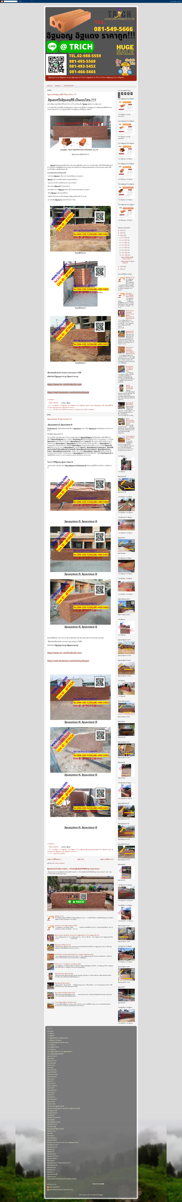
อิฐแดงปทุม (50, 1067)
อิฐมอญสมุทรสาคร (52, 1165)
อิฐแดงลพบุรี (50, 1088)
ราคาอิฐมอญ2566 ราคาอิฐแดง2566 (57, 1038)
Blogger (100, 1195)
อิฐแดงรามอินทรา (52, 1085)
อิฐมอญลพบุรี (51, 1160)
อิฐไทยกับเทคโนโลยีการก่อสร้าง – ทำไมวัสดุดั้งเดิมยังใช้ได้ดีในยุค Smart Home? (73, 869)
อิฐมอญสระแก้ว (51, 1167)
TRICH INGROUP (54, 1187)
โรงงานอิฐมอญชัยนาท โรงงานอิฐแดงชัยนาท (59, 1051)
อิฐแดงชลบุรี (50, 1058)
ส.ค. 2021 (125, 245)
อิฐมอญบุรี (50, 1133)
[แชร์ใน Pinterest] (69, 403)
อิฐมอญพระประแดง (52, 1144)
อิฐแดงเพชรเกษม (52, 1076)
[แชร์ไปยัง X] (66, 403)
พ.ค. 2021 (125, 252)
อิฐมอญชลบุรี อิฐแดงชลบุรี (62, 983)
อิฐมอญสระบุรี (51, 1169)
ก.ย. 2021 (125, 242)
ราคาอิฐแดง (55, 405)
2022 (122, 233)
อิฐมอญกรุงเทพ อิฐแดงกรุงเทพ (55, 1106)
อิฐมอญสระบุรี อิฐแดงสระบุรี (63, 945)
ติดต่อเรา (58, 85)
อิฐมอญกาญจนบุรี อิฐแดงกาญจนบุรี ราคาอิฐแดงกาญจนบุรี (63, 1108)
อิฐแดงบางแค (51, 1065)
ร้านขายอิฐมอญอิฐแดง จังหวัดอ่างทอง (65, 1002)
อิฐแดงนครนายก (51, 1060)
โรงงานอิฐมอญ (80, 405)
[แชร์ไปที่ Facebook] (68, 403)
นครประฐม (50, 1031)
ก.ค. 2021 (125, 247)
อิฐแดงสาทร (50, 1094)
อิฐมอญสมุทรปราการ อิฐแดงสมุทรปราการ (59, 1163)
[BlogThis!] (64, 403)
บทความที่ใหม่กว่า (54, 859)
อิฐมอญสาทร (50, 1172)
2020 (122, 266)
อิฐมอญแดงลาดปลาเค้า (54, 1117)
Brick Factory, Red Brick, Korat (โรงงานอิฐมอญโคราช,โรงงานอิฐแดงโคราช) (77, 935)
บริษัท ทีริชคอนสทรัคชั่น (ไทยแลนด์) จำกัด (61, 1189)
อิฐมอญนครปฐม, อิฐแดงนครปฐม (64, 973)
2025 (122, 230)
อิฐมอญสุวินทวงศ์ (52, 1174)
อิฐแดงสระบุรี (51, 1092)
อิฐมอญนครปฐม (51, 1126)
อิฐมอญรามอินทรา (52, 1158)
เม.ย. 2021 (125, 255)
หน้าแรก (49, 85)
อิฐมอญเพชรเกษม (52, 1147)
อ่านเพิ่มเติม (50, 399)
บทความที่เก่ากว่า (107, 859)
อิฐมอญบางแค (51, 1131)
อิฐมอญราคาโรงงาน (68, 407)
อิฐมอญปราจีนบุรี (52, 1140)
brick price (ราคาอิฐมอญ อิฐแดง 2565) (66, 925)
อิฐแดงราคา (98, 849)
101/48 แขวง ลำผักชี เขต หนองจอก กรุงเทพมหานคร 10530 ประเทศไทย (73, 409)
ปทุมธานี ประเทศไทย (59, 853)
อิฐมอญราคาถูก (57, 407)
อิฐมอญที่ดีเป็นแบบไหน (53, 1122)
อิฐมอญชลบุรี (51, 1115)
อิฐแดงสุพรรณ (51, 1097)
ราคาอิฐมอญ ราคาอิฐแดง (54, 1040)
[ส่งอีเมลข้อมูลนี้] (62, 403)
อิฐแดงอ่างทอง (51, 1104)
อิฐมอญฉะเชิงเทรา (52, 1113)
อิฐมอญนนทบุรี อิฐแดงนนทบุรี (55, 1129)
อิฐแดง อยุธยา (51, 1101)
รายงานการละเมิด (98, 1184)
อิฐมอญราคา (50, 1151)
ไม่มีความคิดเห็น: (54, 403)
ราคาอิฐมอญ (63, 405)
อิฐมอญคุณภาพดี (99, 405)
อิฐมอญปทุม (50, 1135)
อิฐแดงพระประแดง (52, 1074)
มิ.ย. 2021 (125, 250)
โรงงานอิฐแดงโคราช (53, 1047)
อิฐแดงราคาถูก (90, 405)
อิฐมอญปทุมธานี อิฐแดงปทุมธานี (59, 419)
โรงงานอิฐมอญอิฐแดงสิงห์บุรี (55, 1054)
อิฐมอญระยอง (51, 1149)
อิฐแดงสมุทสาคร (51, 1090)
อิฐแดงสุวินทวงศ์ (51, 1099)
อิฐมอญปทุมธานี (51, 1138)
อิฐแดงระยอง (51, 1079)
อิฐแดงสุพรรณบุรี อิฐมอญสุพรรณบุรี (65, 992)
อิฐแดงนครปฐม (51, 1063)
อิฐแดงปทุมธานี (90, 849)
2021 (122, 235)
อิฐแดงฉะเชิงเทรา (52, 1056)
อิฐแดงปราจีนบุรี (51, 1072)
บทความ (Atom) (59, 863)
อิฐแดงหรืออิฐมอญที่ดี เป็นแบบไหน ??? (61, 94)
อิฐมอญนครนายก (52, 1124)
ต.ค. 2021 (125, 240)
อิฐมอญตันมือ (51, 1120)
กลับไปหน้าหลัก (69, 85)
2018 (122, 269)
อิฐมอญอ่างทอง (51, 1176)
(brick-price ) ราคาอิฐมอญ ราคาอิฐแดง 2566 (68, 964)
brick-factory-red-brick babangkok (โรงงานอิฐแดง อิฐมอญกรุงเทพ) (74, 954)
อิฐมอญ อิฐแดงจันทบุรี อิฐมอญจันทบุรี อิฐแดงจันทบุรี (61, 1179)
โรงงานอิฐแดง (72, 405)
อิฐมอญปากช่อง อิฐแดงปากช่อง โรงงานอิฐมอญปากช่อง (62, 1142)
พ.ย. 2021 (125, 237)
